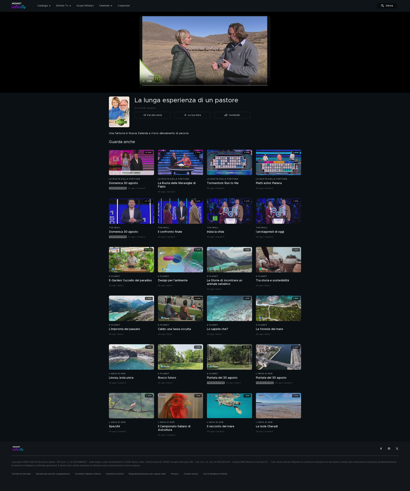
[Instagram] (389, 448)
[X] (397, 448)
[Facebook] (381, 448)
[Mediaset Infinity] (19, 5)
